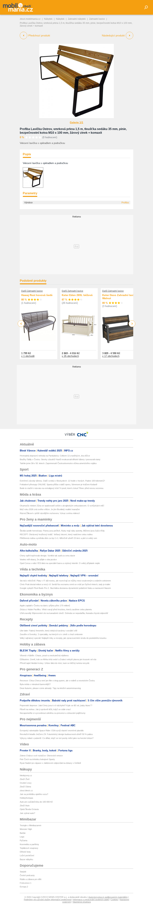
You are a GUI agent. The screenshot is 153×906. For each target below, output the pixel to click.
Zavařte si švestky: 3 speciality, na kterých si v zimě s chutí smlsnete (51, 634)
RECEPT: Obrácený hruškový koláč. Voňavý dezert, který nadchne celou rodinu (56, 534)
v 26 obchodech (70, 356)
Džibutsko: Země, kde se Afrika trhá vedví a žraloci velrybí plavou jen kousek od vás (58, 659)
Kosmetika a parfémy (29, 844)
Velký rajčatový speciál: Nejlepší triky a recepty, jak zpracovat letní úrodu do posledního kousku (63, 638)
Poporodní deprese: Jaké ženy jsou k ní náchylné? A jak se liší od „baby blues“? (56, 705)
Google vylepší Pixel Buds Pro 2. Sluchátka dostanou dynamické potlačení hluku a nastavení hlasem (65, 588)
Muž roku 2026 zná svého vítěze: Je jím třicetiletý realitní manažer (50, 509)
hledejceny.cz (26, 775)
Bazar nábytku (26, 859)
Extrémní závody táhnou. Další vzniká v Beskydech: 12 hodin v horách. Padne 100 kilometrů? (62, 481)
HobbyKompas (26, 798)
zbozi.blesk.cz (26, 790)
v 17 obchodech (110, 356)
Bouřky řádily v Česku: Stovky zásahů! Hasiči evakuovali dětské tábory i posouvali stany (60, 459)
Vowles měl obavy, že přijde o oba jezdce (38, 559)
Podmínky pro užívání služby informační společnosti (47, 899)
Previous (21, 323)
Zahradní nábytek (77, 19)
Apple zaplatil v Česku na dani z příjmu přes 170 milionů (45, 605)
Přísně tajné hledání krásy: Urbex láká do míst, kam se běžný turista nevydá (54, 663)
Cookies (114, 899)
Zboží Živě (24, 779)
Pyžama (23, 840)
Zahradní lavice (97, 19)
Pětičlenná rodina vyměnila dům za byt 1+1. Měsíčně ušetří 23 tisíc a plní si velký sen (58, 538)
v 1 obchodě (28, 356)
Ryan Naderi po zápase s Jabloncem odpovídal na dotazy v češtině (50, 763)
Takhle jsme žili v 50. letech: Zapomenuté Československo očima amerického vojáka (58, 463)
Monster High (26, 829)
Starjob (23, 872)
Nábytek (48, 19)
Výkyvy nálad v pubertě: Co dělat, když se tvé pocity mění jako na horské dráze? (56, 738)
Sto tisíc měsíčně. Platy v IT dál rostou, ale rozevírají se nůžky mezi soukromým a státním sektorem (65, 581)
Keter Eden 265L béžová (77, 295)
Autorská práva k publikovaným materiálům (108, 897)
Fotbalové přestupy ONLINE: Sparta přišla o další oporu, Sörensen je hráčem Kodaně (58, 484)
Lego (22, 837)
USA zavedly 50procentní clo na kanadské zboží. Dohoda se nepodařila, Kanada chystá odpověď (64, 613)
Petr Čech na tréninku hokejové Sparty (37, 759)
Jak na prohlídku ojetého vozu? (34, 794)
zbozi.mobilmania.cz (30, 19)
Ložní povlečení (27, 855)
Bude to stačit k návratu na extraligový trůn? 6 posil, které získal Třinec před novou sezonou (61, 488)
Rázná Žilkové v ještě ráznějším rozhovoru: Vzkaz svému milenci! (50, 513)
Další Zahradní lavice (32, 291)
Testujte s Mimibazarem (30, 825)
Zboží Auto (24, 805)
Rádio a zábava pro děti (30, 879)
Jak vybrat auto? (27, 813)
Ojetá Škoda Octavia (29, 809)
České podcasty (27, 875)
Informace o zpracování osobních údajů (91, 899)
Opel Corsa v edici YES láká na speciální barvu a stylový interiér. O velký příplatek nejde (60, 563)
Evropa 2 (24, 887)
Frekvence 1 (25, 883)
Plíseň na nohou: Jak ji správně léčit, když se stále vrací (45, 709)
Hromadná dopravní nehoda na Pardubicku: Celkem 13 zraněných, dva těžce (55, 456)
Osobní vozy (26, 783)
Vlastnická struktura (82, 902)
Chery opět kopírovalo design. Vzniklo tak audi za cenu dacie (47, 555)
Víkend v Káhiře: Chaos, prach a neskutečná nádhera (44, 655)
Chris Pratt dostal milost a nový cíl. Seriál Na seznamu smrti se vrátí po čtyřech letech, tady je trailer (65, 584)
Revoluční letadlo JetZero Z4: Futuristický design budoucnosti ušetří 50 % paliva (56, 734)
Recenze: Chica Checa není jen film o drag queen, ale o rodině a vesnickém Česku (57, 680)
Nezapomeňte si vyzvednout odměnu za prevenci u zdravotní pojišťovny (52, 713)
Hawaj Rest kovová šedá (36, 295)
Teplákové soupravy (29, 848)
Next (132, 323)
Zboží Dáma (25, 786)
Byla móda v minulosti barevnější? (35, 684)
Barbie (23, 833)
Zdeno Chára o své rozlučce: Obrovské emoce (41, 755)
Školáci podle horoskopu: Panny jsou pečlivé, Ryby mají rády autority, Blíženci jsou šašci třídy (62, 531)
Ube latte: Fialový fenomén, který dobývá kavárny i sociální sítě (48, 631)
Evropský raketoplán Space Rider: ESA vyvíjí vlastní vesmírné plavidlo (52, 730)
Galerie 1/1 (76, 122)
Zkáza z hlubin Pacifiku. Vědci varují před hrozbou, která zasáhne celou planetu (56, 609)
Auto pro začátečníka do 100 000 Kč (36, 802)
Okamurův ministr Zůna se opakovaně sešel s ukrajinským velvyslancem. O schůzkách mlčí (62, 506)
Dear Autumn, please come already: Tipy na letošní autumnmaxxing (50, 688)
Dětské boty (25, 852)
